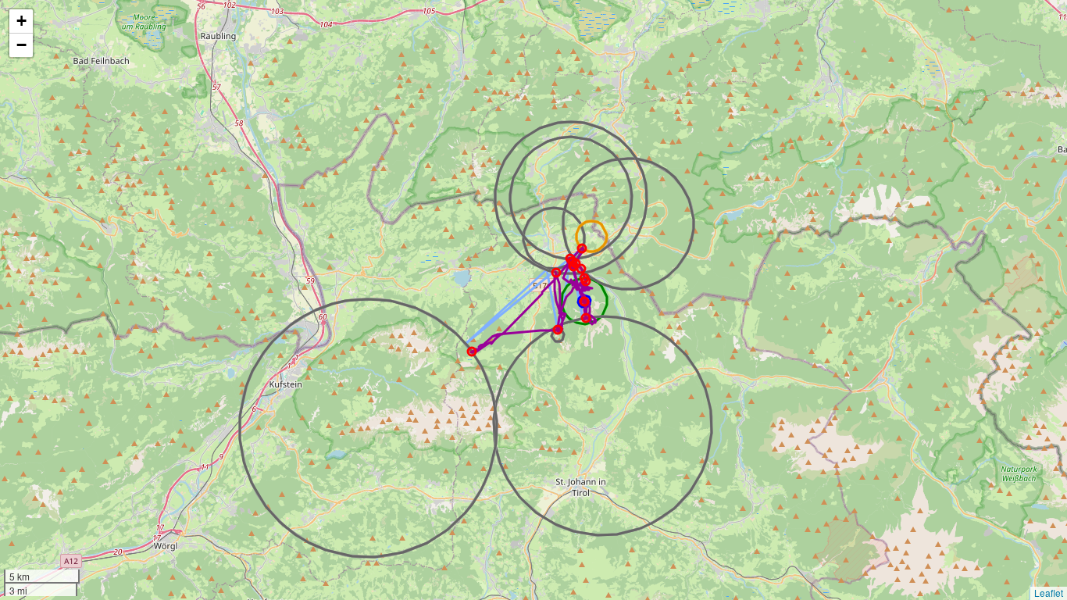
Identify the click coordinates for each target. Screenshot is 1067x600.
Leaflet (1048, 592)
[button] (21, 21)
